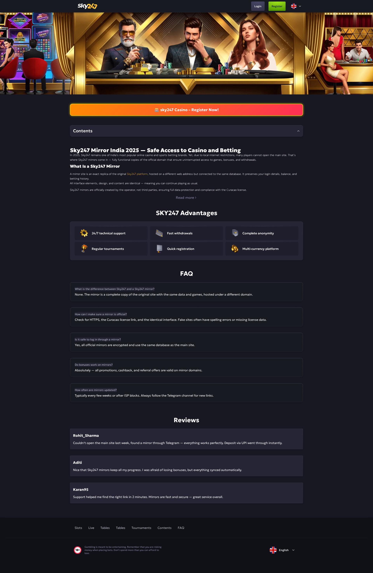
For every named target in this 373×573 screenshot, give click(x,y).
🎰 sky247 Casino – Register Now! (186, 109)
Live (91, 528)
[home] (88, 6)
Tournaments (141, 528)
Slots (78, 528)
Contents (165, 528)
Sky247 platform (137, 174)
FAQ (181, 528)
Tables (105, 528)
